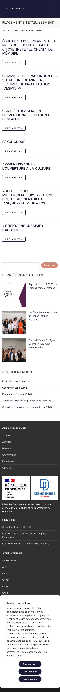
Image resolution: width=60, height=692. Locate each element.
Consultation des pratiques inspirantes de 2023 (27, 407)
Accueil (7, 30)
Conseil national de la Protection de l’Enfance (25, 543)
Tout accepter (30, 664)
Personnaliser (30, 679)
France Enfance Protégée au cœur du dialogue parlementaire (41, 344)
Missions (6, 448)
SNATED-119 (9, 560)
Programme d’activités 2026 (17, 394)
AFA (4, 567)
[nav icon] (53, 9)
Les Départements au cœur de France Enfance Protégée (42, 316)
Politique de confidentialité (20, 630)
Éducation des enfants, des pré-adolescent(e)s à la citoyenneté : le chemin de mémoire (28, 47)
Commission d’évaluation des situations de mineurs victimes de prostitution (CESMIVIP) (30, 82)
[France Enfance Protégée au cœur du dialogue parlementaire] (14, 351)
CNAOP (6, 579)
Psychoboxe (13, 142)
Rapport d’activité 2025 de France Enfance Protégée (42, 286)
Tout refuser (30, 671)
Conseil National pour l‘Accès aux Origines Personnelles (24, 535)
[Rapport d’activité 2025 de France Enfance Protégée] (14, 296)
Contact (6, 467)
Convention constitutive (14, 387)
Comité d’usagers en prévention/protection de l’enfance (27, 115)
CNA (4, 573)
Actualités (7, 441)
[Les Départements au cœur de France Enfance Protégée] (14, 324)
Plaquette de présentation (15, 381)
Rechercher (49, 265)
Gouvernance (9, 454)
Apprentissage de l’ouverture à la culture (26, 166)
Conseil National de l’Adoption (17, 527)
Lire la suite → (14, 62)
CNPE (5, 586)
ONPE (5, 592)
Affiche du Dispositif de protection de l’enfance (26, 400)
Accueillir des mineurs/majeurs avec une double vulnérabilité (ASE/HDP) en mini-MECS (27, 197)
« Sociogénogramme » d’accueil (23, 228)
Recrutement (9, 461)
